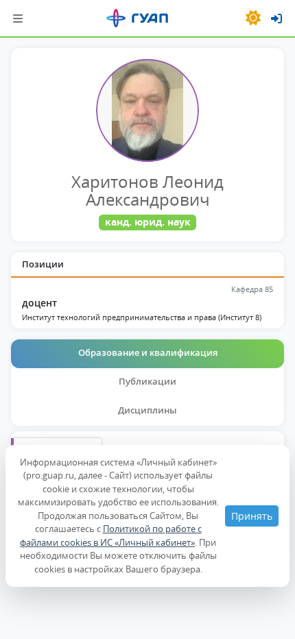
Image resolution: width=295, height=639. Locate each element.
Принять (251, 515)
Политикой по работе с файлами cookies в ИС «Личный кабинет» (111, 535)
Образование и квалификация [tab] (147, 352)
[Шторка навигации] (18, 18)
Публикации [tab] (147, 381)
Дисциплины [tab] (147, 410)
